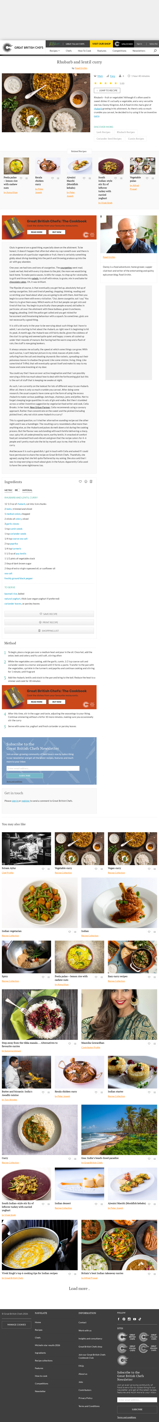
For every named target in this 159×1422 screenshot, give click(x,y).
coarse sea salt (20, 538)
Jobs (81, 1382)
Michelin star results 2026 (47, 1345)
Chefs (38, 1337)
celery (18, 518)
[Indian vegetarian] (40, 903)
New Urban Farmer (40, 407)
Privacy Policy (85, 1398)
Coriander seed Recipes (109, 138)
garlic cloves (12, 523)
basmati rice (11, 593)
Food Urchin (81, 68)
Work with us (85, 1330)
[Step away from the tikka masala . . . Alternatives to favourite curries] (40, 1014)
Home (38, 1322)
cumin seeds (16, 528)
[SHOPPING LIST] (91, 481)
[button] (55, 50)
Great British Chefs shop (90, 1346)
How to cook (41, 1376)
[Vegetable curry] (79, 848)
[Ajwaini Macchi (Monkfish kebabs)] (79, 166)
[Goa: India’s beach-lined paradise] (119, 1130)
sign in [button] (15, 800)
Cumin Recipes (136, 138)
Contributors (85, 1390)
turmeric (16, 548)
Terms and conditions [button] (14, 781)
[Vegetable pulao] (142, 166)
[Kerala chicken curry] (48, 166)
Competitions (41, 1383)
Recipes (38, 1330)
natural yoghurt (12, 598)
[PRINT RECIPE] (86, 481)
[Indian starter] (132, 1072)
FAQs (81, 1365)
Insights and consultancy (90, 1338)
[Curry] (40, 1130)
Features (39, 1368)
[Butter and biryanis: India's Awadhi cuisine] (26, 1072)
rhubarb (98, 108)
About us (83, 1374)
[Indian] (119, 903)
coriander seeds (18, 533)
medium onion (13, 513)
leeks (9, 508)
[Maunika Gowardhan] (119, 1014)
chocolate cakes (17, 281)
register (25, 800)
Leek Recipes (103, 132)
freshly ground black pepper (19, 578)
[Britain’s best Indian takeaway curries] (119, 1245)
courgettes (66, 267)
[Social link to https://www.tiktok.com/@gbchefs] (140, 1319)
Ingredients (40, 1352)
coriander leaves (13, 603)
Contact (82, 1322)
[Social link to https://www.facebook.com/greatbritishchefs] (118, 1319)
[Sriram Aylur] (26, 848)
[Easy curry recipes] (132, 957)
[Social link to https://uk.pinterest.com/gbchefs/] (124, 1319)
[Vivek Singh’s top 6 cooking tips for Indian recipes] (40, 1245)
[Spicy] (26, 957)
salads (35, 278)
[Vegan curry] (132, 848)
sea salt (8, 573)
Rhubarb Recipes (126, 132)
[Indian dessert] (79, 1184)
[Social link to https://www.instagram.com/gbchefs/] (129, 1319)
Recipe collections (43, 1360)
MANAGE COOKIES (16, 1325)
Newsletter (40, 1391)
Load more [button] (78, 1288)
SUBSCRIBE (24, 775)
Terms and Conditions (89, 1406)
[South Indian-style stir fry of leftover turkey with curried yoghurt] (111, 166)
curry (96, 116)
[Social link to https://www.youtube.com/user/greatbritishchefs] (134, 1319)
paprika (14, 543)
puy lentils (21, 553)
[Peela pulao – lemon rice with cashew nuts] (16, 166)
